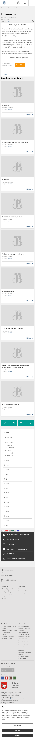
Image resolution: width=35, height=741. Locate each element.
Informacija (5, 105)
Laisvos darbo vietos (23, 645)
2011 (7, 525)
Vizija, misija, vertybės (7, 589)
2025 (7, 460)
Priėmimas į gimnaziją (24, 636)
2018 (7, 493)
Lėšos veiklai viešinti (7, 638)
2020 (7, 483)
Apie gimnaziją (6, 591)
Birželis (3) (10, 442)
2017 (7, 497)
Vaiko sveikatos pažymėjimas (11, 404)
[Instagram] (10, 678)
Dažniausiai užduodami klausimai (18, 534)
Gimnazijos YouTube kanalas (17, 549)
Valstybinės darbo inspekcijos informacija (15, 142)
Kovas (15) (10, 450)
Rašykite (4, 670)
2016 (7, 502)
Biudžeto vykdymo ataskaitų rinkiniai (9, 627)
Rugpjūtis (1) (10, 437)
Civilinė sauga (22, 658)
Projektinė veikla (13, 539)
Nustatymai (17, 725)
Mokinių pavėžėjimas (23, 591)
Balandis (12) (10, 448)
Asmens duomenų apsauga (25, 647)
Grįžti (6, 74)
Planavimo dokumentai (8, 636)
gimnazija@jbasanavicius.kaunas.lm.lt (14, 699)
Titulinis (3, 8)
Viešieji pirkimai (6, 632)
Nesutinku (18, 730)
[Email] (14, 678)
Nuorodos (21, 643)
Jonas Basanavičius (7, 593)
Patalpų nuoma (22, 589)
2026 (7, 432)
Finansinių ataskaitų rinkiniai (9, 630)
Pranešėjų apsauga (23, 640)
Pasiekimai (10, 554)
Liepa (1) (9, 440)
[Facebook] (2, 678)
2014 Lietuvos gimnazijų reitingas (12, 328)
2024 (7, 465)
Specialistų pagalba (23, 593)
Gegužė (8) (9, 445)
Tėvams (18, 8)
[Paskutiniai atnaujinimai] (18, 3)
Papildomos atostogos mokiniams (13, 254)
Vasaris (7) (10, 453)
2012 (7, 521)
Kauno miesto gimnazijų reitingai (12, 217)
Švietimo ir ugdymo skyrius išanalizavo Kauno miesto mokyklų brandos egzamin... (16, 366)
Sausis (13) (10, 455)
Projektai (4, 634)
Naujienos (10, 8)
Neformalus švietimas (24, 628)
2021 (7, 479)
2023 (7, 470)
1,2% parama (21, 630)
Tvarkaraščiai (9, 571)
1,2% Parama (11, 544)
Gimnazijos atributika (7, 595)
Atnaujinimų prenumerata (16, 559)
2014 (7, 511)
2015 (7, 507)
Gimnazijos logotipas (23, 634)
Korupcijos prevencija (23, 656)
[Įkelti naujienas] (12, 3)
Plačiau (29, 114)
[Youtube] (6, 678)
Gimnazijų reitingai (8, 291)
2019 (7, 488)
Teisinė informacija (23, 632)
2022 (7, 474)
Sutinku (17, 735)
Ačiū (19, 65)
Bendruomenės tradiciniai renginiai (8, 597)
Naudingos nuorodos (23, 626)
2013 (7, 516)
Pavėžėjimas (9, 575)
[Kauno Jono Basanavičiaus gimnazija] (4, 3)
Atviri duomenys (22, 638)
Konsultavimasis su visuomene (23, 649)
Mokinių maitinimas (10, 580)
